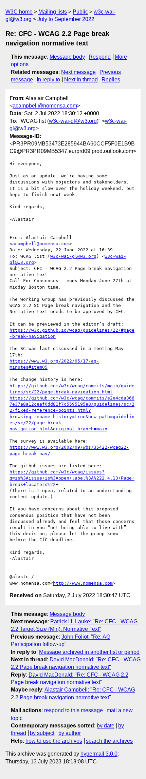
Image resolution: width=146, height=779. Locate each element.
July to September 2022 (65, 19)
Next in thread (81, 79)
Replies (111, 79)
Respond (100, 57)
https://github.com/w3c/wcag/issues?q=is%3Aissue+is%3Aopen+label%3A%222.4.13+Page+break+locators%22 (72, 478)
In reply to (48, 79)
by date (105, 725)
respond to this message (73, 710)
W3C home (19, 12)
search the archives (109, 741)
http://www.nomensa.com (83, 583)
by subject (42, 733)
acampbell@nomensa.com (45, 106)
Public (80, 12)
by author (69, 733)
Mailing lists (52, 12)
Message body (67, 57)
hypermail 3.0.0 (98, 754)
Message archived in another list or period (89, 652)
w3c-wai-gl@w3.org (73, 121)
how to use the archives (53, 741)
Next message (78, 72)
